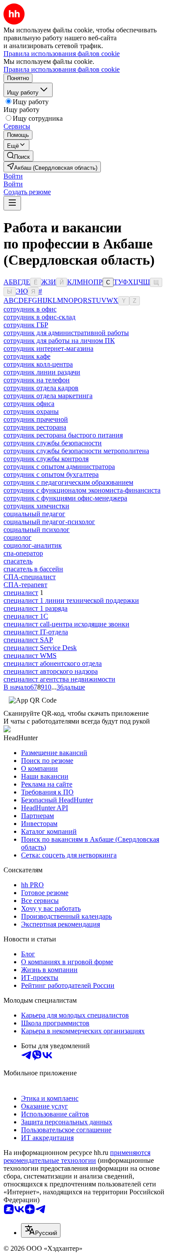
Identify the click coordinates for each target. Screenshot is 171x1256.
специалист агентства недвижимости (59, 679)
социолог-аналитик (33, 545)
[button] (13, 176)
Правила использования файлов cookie (62, 69)
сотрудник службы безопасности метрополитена (76, 451)
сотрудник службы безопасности (53, 443)
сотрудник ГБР (26, 325)
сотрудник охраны (31, 411)
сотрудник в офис (30, 309)
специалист (21, 592)
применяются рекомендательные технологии (77, 1156)
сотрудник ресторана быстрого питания (63, 435)
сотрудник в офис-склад (39, 317)
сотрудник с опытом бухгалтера (51, 474)
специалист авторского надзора (51, 671)
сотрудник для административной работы (66, 332)
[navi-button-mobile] (12, 203)
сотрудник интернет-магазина (48, 348)
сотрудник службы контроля (46, 458)
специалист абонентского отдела (53, 663)
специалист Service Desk (40, 647)
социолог (18, 537)
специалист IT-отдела (36, 632)
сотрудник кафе (27, 356)
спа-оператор (23, 553)
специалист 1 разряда (36, 608)
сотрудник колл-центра (38, 364)
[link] (18, 155)
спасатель (18, 561)
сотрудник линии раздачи (42, 372)
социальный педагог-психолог (49, 521)
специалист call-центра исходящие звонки (66, 624)
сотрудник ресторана (35, 427)
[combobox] (41, 1230)
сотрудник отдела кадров (41, 388)
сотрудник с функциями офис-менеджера (65, 498)
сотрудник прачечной (36, 419)
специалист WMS (30, 655)
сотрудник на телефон (37, 380)
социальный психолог (37, 529)
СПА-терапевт (25, 584)
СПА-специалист (30, 577)
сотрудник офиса (29, 403)
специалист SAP (28, 640)
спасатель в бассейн (33, 569)
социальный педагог (34, 514)
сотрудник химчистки (36, 506)
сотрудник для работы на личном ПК (59, 340)
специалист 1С (26, 616)
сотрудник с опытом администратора (59, 466)
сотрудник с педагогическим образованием (68, 482)
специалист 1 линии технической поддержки (71, 600)
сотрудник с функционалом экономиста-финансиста (82, 490)
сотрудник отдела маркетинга (48, 395)
